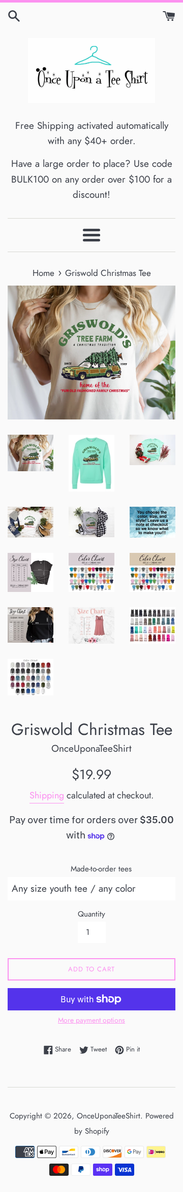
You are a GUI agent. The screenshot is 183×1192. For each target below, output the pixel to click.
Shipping (46, 795)
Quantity (91, 914)
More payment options (91, 1020)
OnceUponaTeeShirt (108, 1115)
